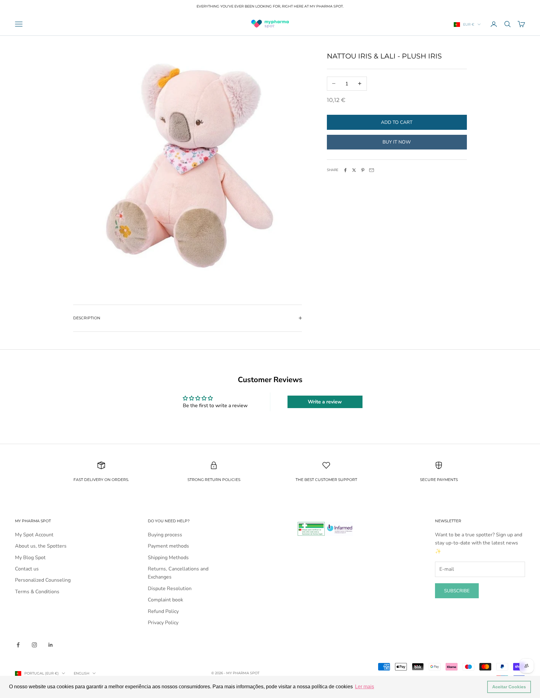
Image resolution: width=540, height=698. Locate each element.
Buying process (165, 534)
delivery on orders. (106, 479)
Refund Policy (163, 611)
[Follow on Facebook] (18, 645)
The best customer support (326, 479)
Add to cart (396, 122)
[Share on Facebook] (345, 170)
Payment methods (168, 546)
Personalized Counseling (43, 580)
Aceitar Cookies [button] (509, 686)
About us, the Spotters (41, 546)
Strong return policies (214, 479)
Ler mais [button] (364, 686)
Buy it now (396, 142)
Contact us (27, 568)
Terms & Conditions (37, 591)
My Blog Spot (30, 557)
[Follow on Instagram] (34, 645)
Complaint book (165, 599)
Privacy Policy (163, 622)
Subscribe (457, 591)
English (81, 673)
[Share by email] (371, 170)
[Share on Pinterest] (362, 170)
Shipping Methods (168, 557)
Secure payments (439, 479)
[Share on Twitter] (354, 170)
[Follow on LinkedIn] (51, 645)
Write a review (325, 401)
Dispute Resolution (170, 588)
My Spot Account (34, 534)
